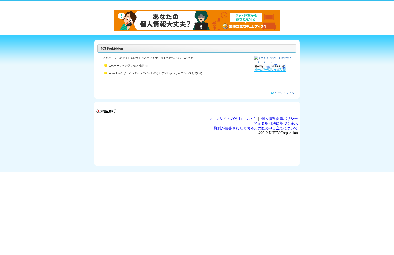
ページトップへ (284, 93)
